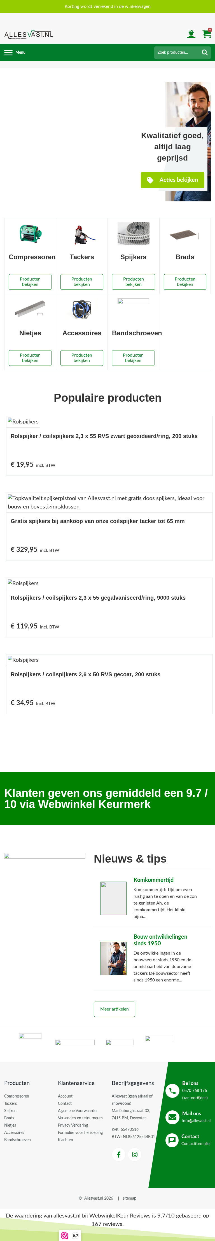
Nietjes (10, 1125)
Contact (65, 1104)
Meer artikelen (114, 1009)
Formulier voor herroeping (80, 1133)
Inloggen (191, 34)
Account (65, 1096)
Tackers (10, 1104)
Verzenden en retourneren (80, 1118)
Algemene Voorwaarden (78, 1111)
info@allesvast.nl (196, 1117)
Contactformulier (196, 1140)
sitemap (129, 1198)
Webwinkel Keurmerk (94, 804)
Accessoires (14, 1133)
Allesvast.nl (93, 1198)
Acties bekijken (178, 180)
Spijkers (10, 1111)
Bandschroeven (17, 1140)
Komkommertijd (154, 880)
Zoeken (205, 52)
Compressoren (16, 1096)
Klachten (65, 1140)
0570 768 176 (194, 1091)
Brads (9, 1118)
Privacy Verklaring (73, 1125)
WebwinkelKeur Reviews (120, 1216)
